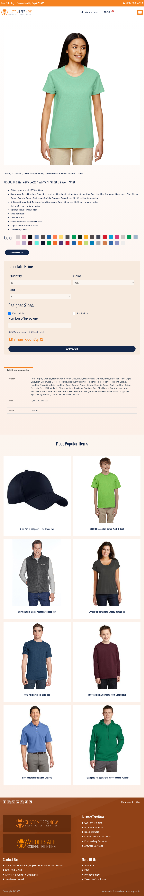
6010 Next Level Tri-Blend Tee (37, 694)
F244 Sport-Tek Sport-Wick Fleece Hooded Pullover (107, 777)
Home (7, 173)
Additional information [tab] (18, 370)
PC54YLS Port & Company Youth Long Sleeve (107, 694)
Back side (82, 313)
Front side (18, 313)
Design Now (17, 252)
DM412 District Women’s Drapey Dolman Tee (107, 611)
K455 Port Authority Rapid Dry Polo (37, 777)
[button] (140, 12)
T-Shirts (16, 173)
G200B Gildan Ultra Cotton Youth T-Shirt (107, 528)
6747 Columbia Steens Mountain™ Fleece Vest (37, 611)
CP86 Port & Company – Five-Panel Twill (37, 528)
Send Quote (72, 348)
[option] (72, 97)
